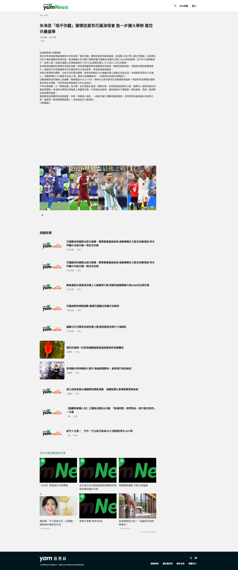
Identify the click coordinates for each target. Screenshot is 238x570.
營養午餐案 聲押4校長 (91, 521)
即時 (46, 15)
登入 (194, 5)
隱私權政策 (168, 563)
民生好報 (43, 37)
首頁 (41, 15)
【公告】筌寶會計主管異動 (54, 485)
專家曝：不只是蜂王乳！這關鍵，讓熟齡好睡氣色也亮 (57, 523)
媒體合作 (192, 563)
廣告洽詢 (180, 563)
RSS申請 (183, 5)
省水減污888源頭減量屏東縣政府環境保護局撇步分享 (97, 487)
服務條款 (155, 563)
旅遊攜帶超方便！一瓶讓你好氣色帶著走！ (136, 523)
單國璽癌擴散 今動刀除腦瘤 (133, 485)
